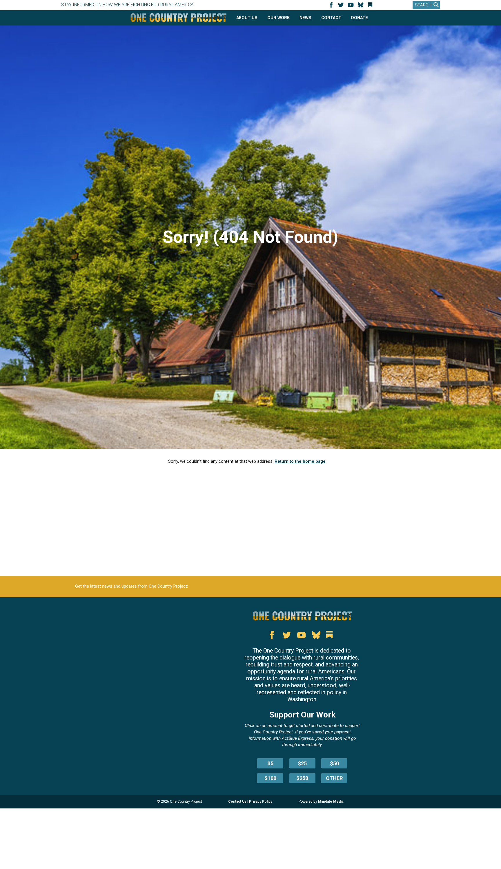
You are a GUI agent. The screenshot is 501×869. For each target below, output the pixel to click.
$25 (302, 763)
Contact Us (237, 801)
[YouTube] (351, 7)
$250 (302, 778)
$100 (270, 778)
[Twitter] (342, 7)
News (305, 17)
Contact (331, 17)
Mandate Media (330, 801)
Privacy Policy (260, 801)
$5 (270, 763)
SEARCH (423, 5)
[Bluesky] (361, 7)
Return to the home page (300, 461)
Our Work (278, 17)
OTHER (334, 778)
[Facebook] (331, 6)
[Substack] (371, 7)
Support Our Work (302, 714)
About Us (246, 17)
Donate (359, 17)
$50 (334, 763)
